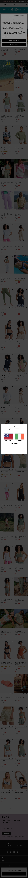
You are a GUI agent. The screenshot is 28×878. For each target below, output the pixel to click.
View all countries (14, 443)
